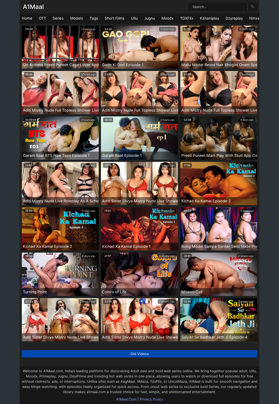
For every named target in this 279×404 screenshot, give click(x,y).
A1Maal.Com (126, 399)
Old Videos (140, 354)
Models (76, 18)
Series (58, 18)
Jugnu (149, 18)
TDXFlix (186, 18)
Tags (94, 18)
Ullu (134, 18)
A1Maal (33, 6)
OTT (42, 18)
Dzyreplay (234, 18)
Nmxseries (258, 18)
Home (27, 18)
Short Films (114, 18)
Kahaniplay (209, 18)
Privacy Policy (151, 399)
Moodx (168, 18)
